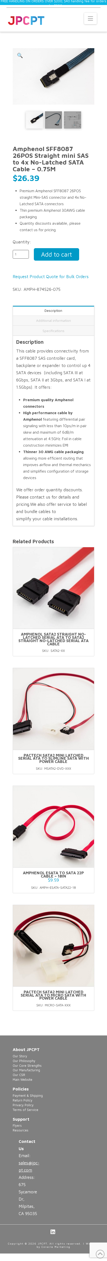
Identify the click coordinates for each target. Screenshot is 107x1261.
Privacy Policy (23, 1105)
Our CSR (19, 1075)
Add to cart (56, 254)
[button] (90, 18)
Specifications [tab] (53, 331)
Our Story (20, 1056)
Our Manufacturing (26, 1070)
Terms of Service (25, 1110)
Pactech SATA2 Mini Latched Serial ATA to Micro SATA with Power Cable (53, 995)
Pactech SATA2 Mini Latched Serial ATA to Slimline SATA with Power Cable (53, 758)
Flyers (17, 1125)
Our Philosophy (24, 1061)
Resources (20, 1130)
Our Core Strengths (27, 1066)
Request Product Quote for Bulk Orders (51, 276)
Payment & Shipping (28, 1095)
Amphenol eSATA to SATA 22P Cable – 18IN (53, 874)
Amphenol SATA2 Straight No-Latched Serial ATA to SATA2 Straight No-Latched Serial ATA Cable (53, 639)
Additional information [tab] (53, 320)
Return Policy (22, 1100)
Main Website (22, 1079)
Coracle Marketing (56, 1246)
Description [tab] (53, 310)
